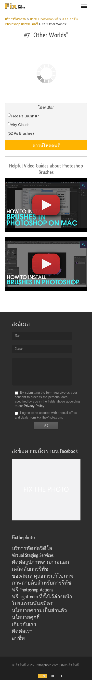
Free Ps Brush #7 (25, 116)
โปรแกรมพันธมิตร (32, 603)
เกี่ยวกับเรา (24, 624)
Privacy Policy (34, 406)
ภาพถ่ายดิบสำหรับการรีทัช (41, 583)
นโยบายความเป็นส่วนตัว (39, 610)
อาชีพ (18, 638)
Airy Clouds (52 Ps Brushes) (21, 129)
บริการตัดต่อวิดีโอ (32, 548)
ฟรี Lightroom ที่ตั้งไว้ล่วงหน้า (42, 596)
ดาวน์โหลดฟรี (46, 145)
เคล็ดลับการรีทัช (30, 569)
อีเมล (18, 349)
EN (42, 676)
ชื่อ (17, 336)
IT (62, 676)
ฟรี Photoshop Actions (32, 590)
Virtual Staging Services (32, 555)
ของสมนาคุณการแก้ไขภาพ (42, 576)
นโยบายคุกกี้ (26, 617)
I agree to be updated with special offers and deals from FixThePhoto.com (46, 415)
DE (53, 676)
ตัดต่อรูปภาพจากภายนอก (40, 562)
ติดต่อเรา (22, 631)
